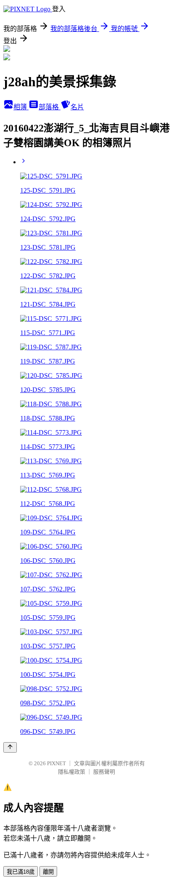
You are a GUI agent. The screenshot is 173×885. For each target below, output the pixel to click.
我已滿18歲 (20, 872)
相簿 (21, 107)
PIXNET (56, 763)
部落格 (49, 107)
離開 (48, 872)
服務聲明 (104, 772)
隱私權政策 (71, 772)
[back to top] (10, 747)
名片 (77, 107)
